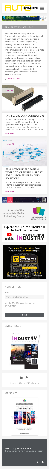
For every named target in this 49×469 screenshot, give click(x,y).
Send (24, 314)
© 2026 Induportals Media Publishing (24, 451)
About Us (9, 448)
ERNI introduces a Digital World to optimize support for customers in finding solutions (24, 174)
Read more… (10, 133)
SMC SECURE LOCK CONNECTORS (24, 115)
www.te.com (14, 78)
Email (7, 292)
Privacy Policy (24, 448)
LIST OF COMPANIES (14, 454)
